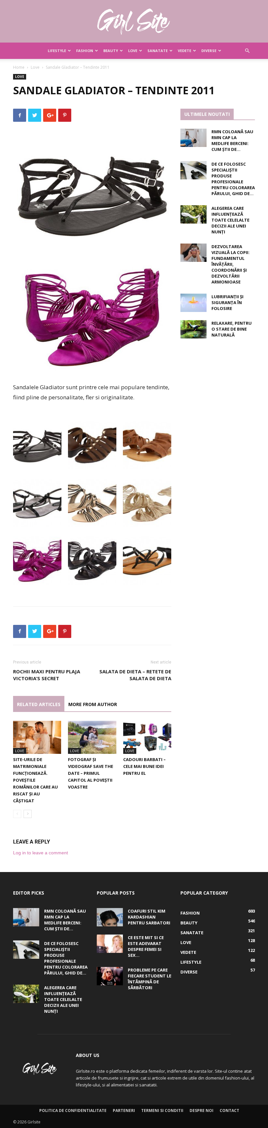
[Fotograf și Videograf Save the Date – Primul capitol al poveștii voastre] (92, 737)
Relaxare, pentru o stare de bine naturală (231, 329)
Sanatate (157, 50)
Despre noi (201, 1110)
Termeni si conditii (162, 1110)
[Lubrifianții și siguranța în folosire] (193, 303)
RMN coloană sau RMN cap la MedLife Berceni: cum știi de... (232, 140)
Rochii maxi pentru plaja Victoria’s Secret (46, 675)
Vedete (184, 50)
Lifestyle (57, 50)
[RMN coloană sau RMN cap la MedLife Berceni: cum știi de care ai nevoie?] (193, 138)
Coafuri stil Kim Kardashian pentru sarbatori (149, 917)
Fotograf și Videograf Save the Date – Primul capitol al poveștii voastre (90, 773)
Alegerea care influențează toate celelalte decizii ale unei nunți (230, 220)
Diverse (208, 50)
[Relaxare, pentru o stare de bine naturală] (193, 329)
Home (19, 67)
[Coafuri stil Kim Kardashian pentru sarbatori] (110, 917)
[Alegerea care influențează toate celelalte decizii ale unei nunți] (193, 214)
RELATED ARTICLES (38, 704)
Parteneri (124, 1110)
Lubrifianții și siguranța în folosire (227, 302)
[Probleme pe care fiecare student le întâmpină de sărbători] (110, 976)
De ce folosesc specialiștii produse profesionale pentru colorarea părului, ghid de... (233, 178)
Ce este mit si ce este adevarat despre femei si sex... (146, 946)
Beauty (110, 50)
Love (132, 50)
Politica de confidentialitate (73, 1110)
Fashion (84, 50)
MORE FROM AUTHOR (92, 704)
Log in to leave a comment (40, 852)
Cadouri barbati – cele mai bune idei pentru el (144, 766)
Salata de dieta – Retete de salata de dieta (135, 675)
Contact (229, 1110)
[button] (247, 51)
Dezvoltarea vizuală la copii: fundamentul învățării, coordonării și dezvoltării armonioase (230, 264)
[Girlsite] (134, 21)
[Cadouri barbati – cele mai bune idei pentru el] (147, 737)
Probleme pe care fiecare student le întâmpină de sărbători (149, 979)
